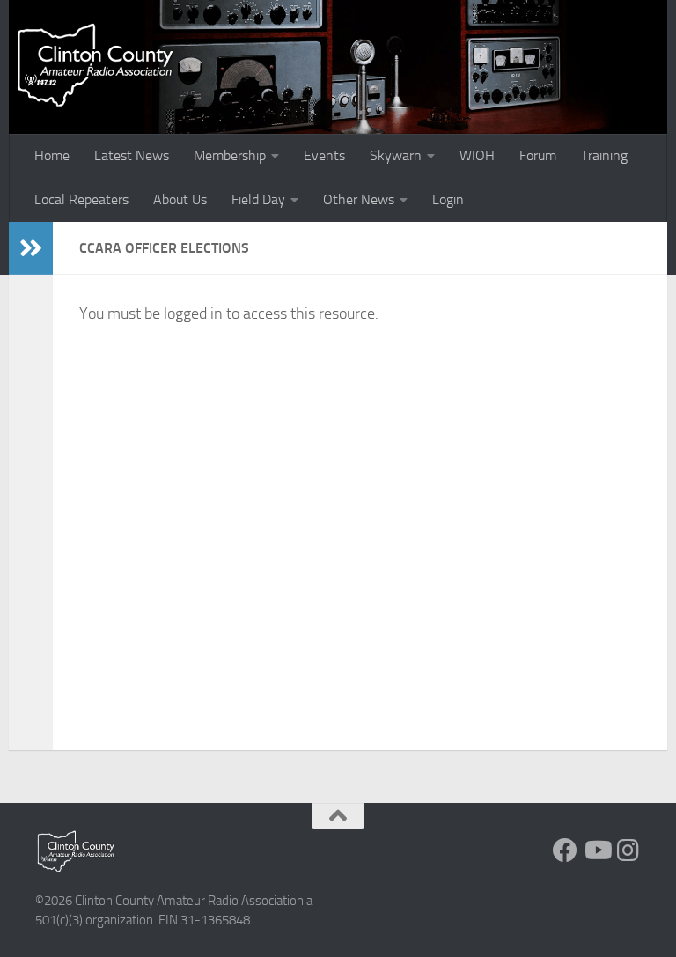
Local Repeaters (81, 199)
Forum (537, 155)
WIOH (477, 155)
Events (324, 155)
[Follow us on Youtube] (596, 850)
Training (604, 155)
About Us (180, 199)
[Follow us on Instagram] (628, 850)
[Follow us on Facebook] (565, 850)
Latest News (131, 155)
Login (448, 199)
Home (52, 155)
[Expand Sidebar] (31, 248)
